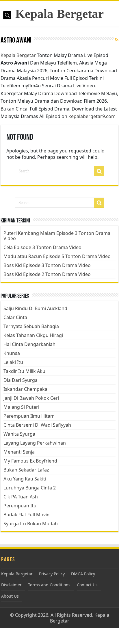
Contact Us (87, 585)
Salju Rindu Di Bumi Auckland (35, 308)
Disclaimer (11, 585)
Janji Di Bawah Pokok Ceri (31, 398)
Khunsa (11, 353)
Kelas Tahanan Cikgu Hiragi (33, 335)
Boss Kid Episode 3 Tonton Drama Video (47, 265)
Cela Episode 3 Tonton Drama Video (42, 247)
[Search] (99, 171)
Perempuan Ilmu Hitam (29, 416)
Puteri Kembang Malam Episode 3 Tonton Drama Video (56, 236)
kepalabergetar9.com (92, 116)
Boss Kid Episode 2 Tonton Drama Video (47, 274)
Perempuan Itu (19, 505)
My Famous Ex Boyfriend (30, 461)
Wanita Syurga (19, 434)
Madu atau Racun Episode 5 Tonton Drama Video (57, 256)
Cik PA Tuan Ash (20, 496)
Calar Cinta (15, 317)
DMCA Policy (83, 574)
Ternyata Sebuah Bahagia (31, 326)
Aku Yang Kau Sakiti (24, 479)
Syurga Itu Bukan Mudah (30, 523)
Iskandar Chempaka (25, 389)
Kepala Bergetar (59, 14)
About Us (10, 596)
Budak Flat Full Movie (26, 514)
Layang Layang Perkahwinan (34, 443)
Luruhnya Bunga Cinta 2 (29, 488)
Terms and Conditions (49, 585)
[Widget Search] (99, 203)
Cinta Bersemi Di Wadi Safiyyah (37, 425)
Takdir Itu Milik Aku (24, 371)
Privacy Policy (52, 574)
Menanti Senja (19, 452)
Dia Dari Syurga (20, 380)
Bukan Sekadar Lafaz (26, 470)
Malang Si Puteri (21, 407)
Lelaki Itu (13, 362)
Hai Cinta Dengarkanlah (29, 344)
